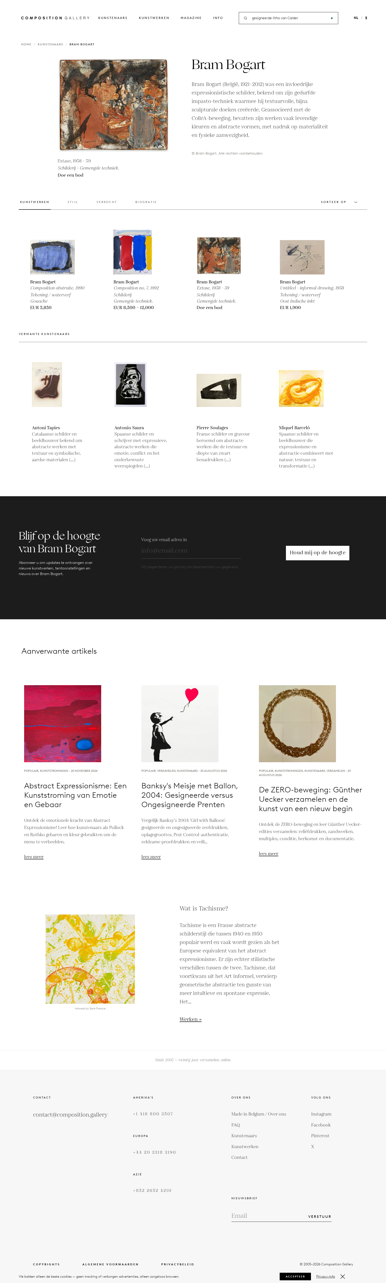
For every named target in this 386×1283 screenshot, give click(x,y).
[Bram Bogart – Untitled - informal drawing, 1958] (302, 252)
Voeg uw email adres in (164, 540)
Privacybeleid (178, 1264)
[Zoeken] (332, 18)
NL (356, 18)
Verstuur (319, 1216)
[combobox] (289, 18)
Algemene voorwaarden (110, 1264)
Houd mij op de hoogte (318, 553)
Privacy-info (325, 1277)
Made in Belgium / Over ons (258, 1114)
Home (26, 44)
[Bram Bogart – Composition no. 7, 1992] (135, 252)
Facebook (321, 1125)
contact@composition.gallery (70, 1115)
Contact (239, 1157)
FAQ (235, 1125)
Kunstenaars (113, 18)
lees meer (34, 857)
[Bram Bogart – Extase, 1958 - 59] (219, 252)
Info (218, 18)
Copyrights (46, 1264)
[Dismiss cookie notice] (342, 1276)
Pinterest (320, 1136)
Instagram (321, 1114)
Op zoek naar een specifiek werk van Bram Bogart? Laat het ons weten (193, 616)
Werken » (191, 1019)
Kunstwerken (154, 18)
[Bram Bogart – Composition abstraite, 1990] (52, 252)
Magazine (191, 18)
